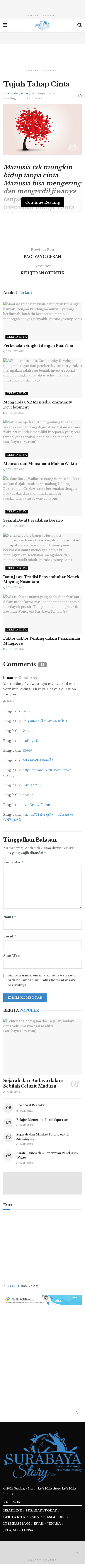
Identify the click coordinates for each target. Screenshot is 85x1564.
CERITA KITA (14, 1517)
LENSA (27, 1530)
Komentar (13, 862)
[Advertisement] (42, 5)
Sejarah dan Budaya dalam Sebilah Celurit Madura (33, 1083)
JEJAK (38, 1523)
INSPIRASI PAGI (16, 1523)
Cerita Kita (17, 336)
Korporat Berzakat (30, 1105)
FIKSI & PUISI (54, 1517)
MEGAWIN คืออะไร (37, 760)
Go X (26, 711)
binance (10, 678)
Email (9, 936)
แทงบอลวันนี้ (31, 785)
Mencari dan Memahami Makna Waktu (40, 463)
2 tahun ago (14, 351)
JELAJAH (10, 1530)
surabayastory (19, 93)
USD (15, 1286)
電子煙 (27, 750)
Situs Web (11, 956)
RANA (34, 1517)
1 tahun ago (30, 677)
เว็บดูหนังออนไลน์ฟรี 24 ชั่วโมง (44, 721)
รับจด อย (28, 731)
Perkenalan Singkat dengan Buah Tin (38, 345)
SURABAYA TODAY (41, 1510)
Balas (10, 701)
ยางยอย (28, 795)
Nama (9, 917)
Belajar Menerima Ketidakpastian (42, 1120)
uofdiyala (30, 741)
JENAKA (54, 1523)
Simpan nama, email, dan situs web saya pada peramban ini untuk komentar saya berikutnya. (42, 980)
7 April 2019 (46, 93)
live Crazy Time (36, 805)
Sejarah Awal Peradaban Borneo (33, 520)
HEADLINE (12, 1510)
